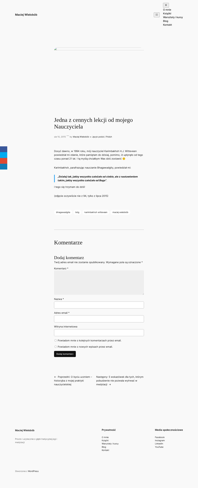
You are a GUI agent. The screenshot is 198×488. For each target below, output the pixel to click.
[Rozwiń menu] (157, 14)
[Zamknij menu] (166, 5)
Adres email (61, 312)
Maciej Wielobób (26, 14)
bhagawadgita (63, 212)
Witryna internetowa (65, 326)
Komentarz (61, 268)
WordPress (33, 471)
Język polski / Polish (102, 136)
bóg (77, 212)
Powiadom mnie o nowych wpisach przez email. (85, 346)
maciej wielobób (120, 212)
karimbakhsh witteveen (96, 212)
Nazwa (59, 299)
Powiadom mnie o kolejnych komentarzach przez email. (89, 340)
